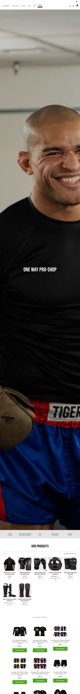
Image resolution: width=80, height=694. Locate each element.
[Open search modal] (69, 6)
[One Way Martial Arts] (40, 6)
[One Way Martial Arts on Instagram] (76, 1)
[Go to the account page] (73, 6)
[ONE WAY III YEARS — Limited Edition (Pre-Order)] (10, 564)
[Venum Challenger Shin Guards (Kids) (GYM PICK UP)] (25, 590)
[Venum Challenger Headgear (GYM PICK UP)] (55, 564)
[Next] (36, 5)
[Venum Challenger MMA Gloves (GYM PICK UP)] (70, 564)
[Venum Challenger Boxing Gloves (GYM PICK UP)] (25, 564)
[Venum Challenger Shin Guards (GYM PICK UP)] (10, 590)
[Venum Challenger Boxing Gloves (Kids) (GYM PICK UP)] (40, 564)
